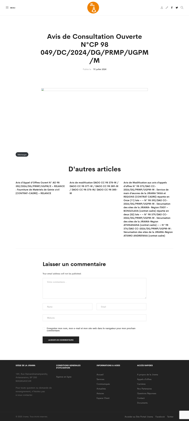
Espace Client (103, 397)
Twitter (170, 416)
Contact (141, 397)
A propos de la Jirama (147, 374)
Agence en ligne (63, 376)
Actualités (101, 388)
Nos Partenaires (144, 388)
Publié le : (87, 69)
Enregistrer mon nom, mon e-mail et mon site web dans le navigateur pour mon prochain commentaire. (91, 329)
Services (100, 379)
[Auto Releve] (166, 8)
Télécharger (22, 154)
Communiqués (103, 383)
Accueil (100, 374)
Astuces (100, 393)
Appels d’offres (144, 379)
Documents (142, 402)
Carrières (141, 383)
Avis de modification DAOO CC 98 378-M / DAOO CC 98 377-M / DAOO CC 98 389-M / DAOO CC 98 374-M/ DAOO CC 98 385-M (94, 188)
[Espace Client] (161, 8)
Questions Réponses (146, 393)
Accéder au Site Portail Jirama (139, 416)
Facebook (160, 416)
